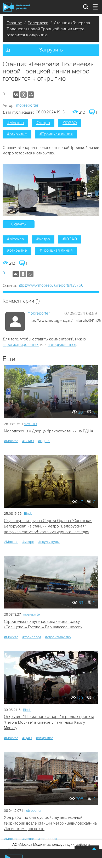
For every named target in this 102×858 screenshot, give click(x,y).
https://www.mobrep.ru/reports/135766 (50, 285)
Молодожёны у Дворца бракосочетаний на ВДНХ (48, 431)
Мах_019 (30, 424)
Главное (14, 23)
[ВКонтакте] (16, 94)
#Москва (15, 122)
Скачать (18, 224)
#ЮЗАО (70, 122)
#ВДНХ (44, 441)
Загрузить (51, 50)
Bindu (28, 514)
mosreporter (32, 614)
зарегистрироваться (21, 344)
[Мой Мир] (31, 94)
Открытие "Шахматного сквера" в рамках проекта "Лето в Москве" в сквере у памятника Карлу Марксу (49, 722)
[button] (51, 190)
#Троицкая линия (56, 134)
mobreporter (27, 105)
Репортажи (38, 23)
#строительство (58, 637)
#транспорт (31, 637)
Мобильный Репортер (16, 7)
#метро (43, 122)
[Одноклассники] (23, 94)
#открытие (17, 134)
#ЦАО (27, 738)
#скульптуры (49, 542)
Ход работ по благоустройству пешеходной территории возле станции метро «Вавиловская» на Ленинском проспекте (50, 823)
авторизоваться (62, 344)
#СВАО (28, 441)
